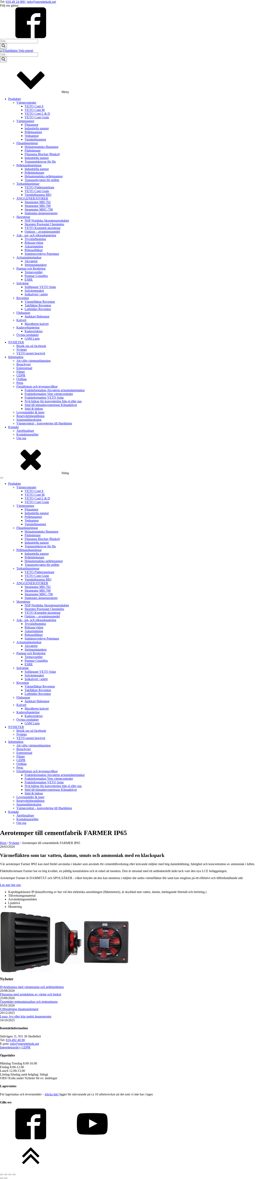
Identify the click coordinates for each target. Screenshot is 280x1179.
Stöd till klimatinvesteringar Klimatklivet (51, 405)
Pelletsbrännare (34, 172)
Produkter (14, 99)
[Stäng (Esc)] (14, 1174)
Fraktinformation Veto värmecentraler (49, 394)
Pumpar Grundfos (36, 276)
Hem (3, 843)
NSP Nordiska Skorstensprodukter (47, 220)
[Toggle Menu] (1, 477)
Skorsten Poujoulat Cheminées (44, 224)
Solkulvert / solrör (36, 294)
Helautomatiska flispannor (41, 147)
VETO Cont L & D (37, 113)
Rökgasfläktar (34, 250)
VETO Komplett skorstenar (42, 228)
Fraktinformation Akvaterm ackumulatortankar (55, 390)
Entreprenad (24, 368)
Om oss (21, 438)
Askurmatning (34, 246)
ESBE (29, 279)
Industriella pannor (37, 128)
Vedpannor (32, 135)
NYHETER (16, 342)
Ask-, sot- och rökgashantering (36, 235)
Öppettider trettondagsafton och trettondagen (29, 1001)
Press (19, 383)
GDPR (20, 375)
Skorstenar (23, 217)
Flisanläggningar (27, 143)
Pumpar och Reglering (31, 268)
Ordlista (21, 379)
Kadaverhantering (28, 327)
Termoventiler (34, 272)
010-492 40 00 (15, 1040)
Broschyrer (23, 364)
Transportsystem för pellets (42, 180)
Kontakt (13, 427)
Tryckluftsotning (35, 239)
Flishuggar (23, 312)
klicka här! (52, 1094)
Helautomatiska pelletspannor (44, 176)
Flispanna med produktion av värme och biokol (30, 994)
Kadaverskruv (34, 331)
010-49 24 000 (16, 1)
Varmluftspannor (35, 139)
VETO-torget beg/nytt (30, 353)
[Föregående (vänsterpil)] (1, 1178)
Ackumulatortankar (28, 257)
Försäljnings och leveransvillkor (37, 386)
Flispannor (31, 124)
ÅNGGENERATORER (32, 198)
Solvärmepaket (34, 290)
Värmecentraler (26, 102)
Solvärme (22, 283)
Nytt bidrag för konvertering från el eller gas (53, 401)
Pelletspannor (33, 132)
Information (15, 357)
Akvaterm (31, 261)
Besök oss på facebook (31, 346)
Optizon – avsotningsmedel (42, 231)
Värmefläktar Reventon (40, 301)
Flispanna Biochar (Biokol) (42, 154)
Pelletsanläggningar (29, 165)
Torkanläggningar (27, 183)
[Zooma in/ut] (1, 1174)
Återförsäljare (25, 430)
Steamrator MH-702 (38, 202)
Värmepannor (25, 121)
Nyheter (21, 349)
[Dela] (9, 1174)
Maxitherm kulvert (37, 324)
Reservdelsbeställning (30, 416)
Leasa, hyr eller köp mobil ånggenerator (25, 1016)
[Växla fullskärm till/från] (5, 1174)
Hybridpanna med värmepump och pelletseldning (32, 987)
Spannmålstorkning (28, 419)
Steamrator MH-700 (38, 206)
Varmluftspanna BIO (38, 194)
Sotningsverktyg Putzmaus (42, 253)
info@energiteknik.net (41, 1)
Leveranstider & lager (30, 412)
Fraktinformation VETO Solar (44, 397)
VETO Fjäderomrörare (39, 187)
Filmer (20, 371)
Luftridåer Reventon (38, 309)
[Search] (3, 46)
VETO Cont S (34, 106)
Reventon (22, 298)
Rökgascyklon (34, 242)
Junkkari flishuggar (37, 316)
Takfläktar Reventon (38, 305)
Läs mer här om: (10, 885)
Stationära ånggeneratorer (41, 213)
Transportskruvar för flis (40, 161)
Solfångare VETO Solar (40, 287)
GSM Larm (32, 338)
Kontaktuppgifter (27, 434)
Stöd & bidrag (34, 408)
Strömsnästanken (36, 265)
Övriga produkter (27, 335)
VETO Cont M (34, 110)
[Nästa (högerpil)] (5, 1178)
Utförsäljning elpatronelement (19, 1009)
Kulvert (21, 320)
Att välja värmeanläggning (33, 360)
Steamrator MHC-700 (39, 209)
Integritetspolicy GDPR (15, 1047)
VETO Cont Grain (37, 117)
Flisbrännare (33, 150)
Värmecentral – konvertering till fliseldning (44, 423)
